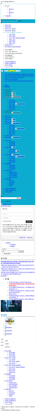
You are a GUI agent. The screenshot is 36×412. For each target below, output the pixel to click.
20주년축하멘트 (13, 173)
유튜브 (10, 185)
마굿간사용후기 (13, 175)
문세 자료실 (12, 151)
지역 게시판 (8, 97)
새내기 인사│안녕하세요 (11, 79)
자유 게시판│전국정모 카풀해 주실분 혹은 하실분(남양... (20, 75)
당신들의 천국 (8, 44)
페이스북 (11, 180)
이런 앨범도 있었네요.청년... (17, 287)
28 (19, 292)
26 (30, 282)
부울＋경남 (12, 39)
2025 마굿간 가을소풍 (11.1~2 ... (9, 268)
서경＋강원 (12, 34)
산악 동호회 (12, 168)
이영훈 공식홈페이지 (10, 63)
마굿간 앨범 (8, 140)
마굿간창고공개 (13, 177)
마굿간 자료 (8, 147)
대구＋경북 (12, 38)
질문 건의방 (12, 158)
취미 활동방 (8, 163)
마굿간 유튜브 (8, 65)
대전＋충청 (12, 36)
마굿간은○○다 (12, 172)
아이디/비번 (13, 244)
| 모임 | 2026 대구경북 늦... (17, 299)
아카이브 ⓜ (12, 153)
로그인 (8, 6)
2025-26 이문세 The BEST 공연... (10, 272)
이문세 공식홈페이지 (10, 61)
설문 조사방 (12, 160)
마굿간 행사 (12, 143)
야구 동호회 (12, 165)
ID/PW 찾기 (22, 237)
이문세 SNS (8, 178)
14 (5, 326)
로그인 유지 (7, 221)
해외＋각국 (12, 43)
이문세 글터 (8, 26)
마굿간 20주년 (8, 170)
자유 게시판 (8, 30)
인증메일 (12, 246)
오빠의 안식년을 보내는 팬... (17, 290)
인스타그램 (12, 182)
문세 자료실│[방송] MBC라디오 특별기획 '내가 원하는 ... (20, 74)
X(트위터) (11, 184)
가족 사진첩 (12, 145)
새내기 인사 (8, 28)
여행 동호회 (12, 167)
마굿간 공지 (8, 25)
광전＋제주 (12, 41)
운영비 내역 (12, 162)
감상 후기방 (12, 156)
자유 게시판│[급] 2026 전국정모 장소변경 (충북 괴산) (19, 81)
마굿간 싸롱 (8, 154)
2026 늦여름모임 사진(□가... (17, 295)
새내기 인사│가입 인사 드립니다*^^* (14, 77)
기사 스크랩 (12, 149)
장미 (11, 294)
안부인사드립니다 (15, 282)
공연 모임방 (8, 46)
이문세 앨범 (12, 142)
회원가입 (8, 15)
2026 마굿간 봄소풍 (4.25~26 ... (9, 265)
